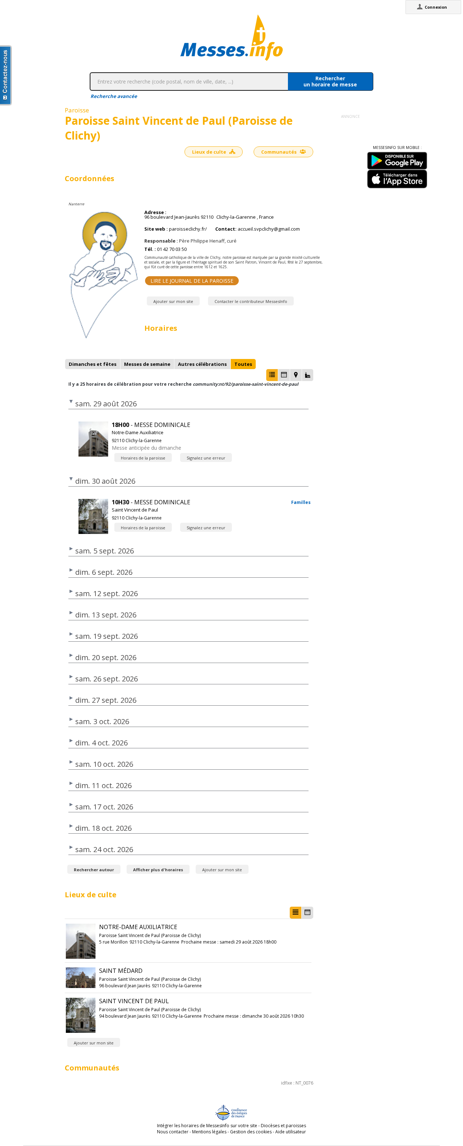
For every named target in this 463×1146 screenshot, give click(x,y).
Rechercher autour (94, 869)
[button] (272, 375)
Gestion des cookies (251, 1132)
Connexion (436, 7)
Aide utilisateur (290, 1132)
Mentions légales (209, 1132)
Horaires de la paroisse (143, 458)
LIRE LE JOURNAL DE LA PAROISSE (191, 280)
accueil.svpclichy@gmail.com (269, 229)
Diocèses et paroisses (283, 1126)
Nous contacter (172, 1132)
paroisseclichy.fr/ (188, 229)
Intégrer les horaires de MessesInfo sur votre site (207, 1126)
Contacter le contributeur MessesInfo (250, 301)
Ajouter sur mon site (173, 301)
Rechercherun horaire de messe (330, 81)
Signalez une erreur (206, 458)
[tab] (92, 364)
